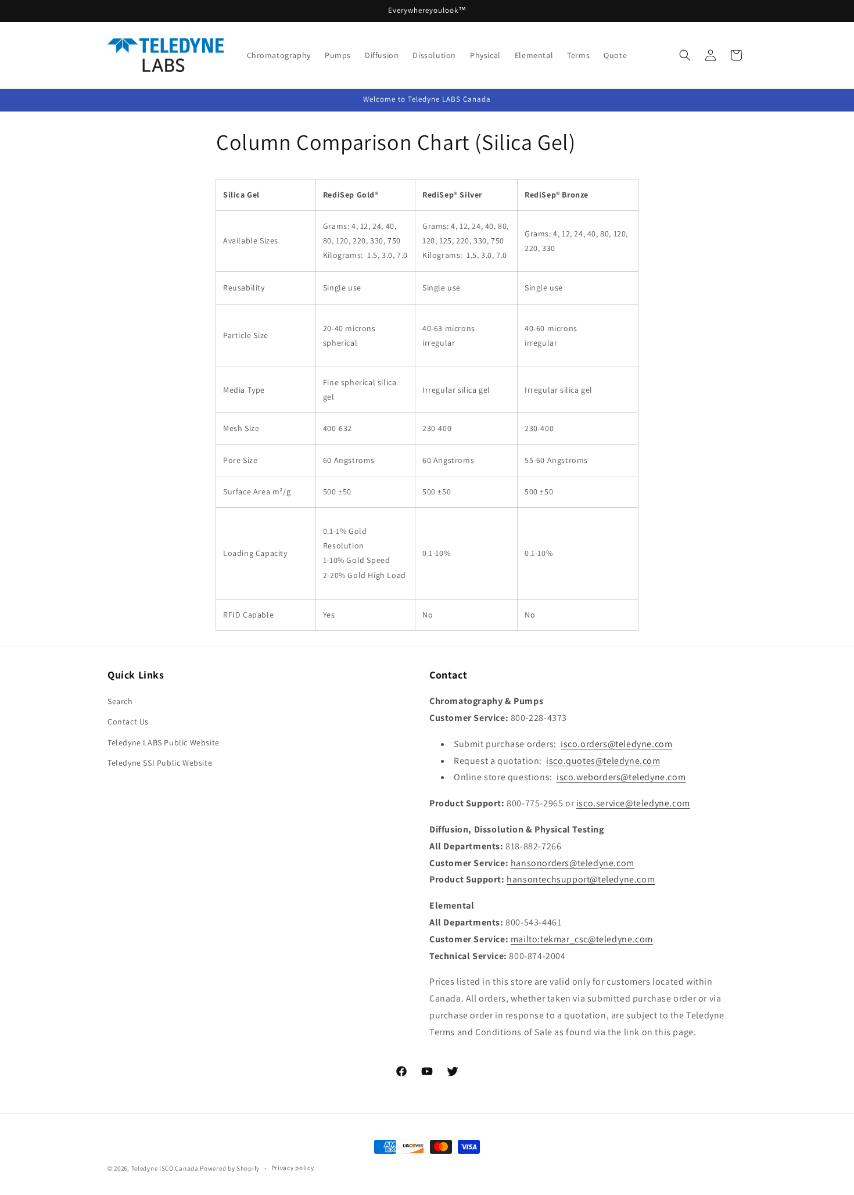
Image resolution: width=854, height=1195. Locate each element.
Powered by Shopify (230, 1168)
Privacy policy (292, 1168)
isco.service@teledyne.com (633, 803)
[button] (685, 55)
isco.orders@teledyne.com (616, 744)
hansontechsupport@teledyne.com (581, 879)
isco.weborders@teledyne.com (621, 777)
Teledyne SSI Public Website (159, 763)
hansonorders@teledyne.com (572, 863)
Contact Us (128, 721)
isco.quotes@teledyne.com (603, 761)
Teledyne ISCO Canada (165, 1168)
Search (120, 701)
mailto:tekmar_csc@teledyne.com (582, 939)
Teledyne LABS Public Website (163, 742)
